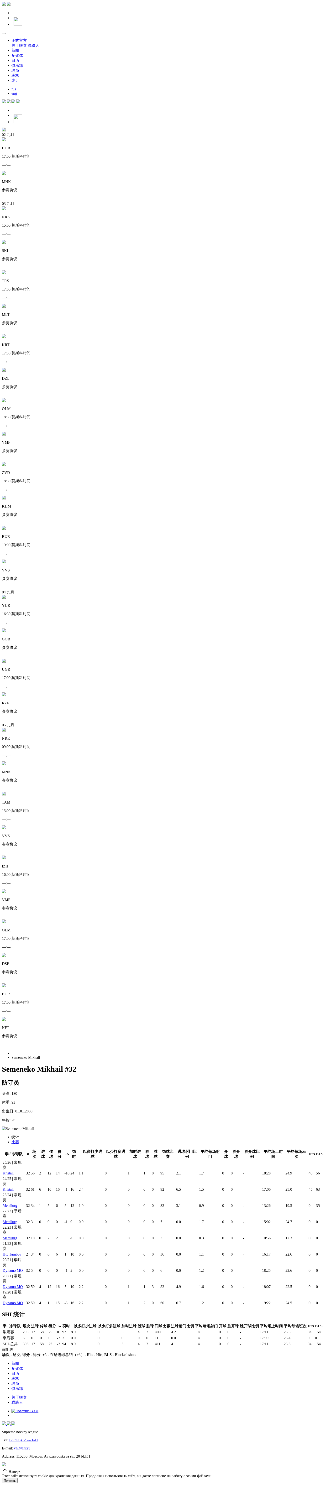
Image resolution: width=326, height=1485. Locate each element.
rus (13, 89)
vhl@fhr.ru (22, 1448)
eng (14, 93)
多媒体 (17, 55)
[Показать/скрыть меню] (4, 33)
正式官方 (19, 40)
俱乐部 (17, 65)
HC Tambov (12, 1254)
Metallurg (10, 1206)
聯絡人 (33, 45)
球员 (15, 70)
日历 (15, 60)
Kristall (8, 1173)
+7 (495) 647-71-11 (23, 1440)
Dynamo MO (13, 1270)
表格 (15, 75)
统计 (15, 80)
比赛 (15, 1142)
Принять (10, 1480)
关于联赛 (19, 45)
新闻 (15, 50)
